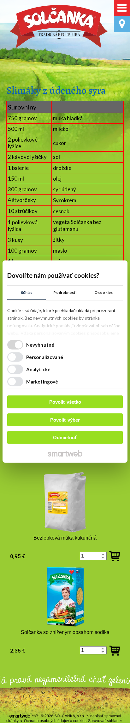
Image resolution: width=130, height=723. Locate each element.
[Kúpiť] (114, 556)
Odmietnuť (65, 437)
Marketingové (42, 381)
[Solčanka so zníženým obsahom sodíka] (65, 597)
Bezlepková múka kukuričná (65, 538)
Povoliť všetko (65, 402)
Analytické (38, 369)
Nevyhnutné (40, 344)
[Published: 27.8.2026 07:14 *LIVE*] (35, 716)
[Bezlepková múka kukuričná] (65, 502)
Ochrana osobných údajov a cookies (55, 721)
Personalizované (44, 357)
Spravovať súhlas (103, 721)
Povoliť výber (65, 419)
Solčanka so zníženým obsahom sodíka (65, 632)
